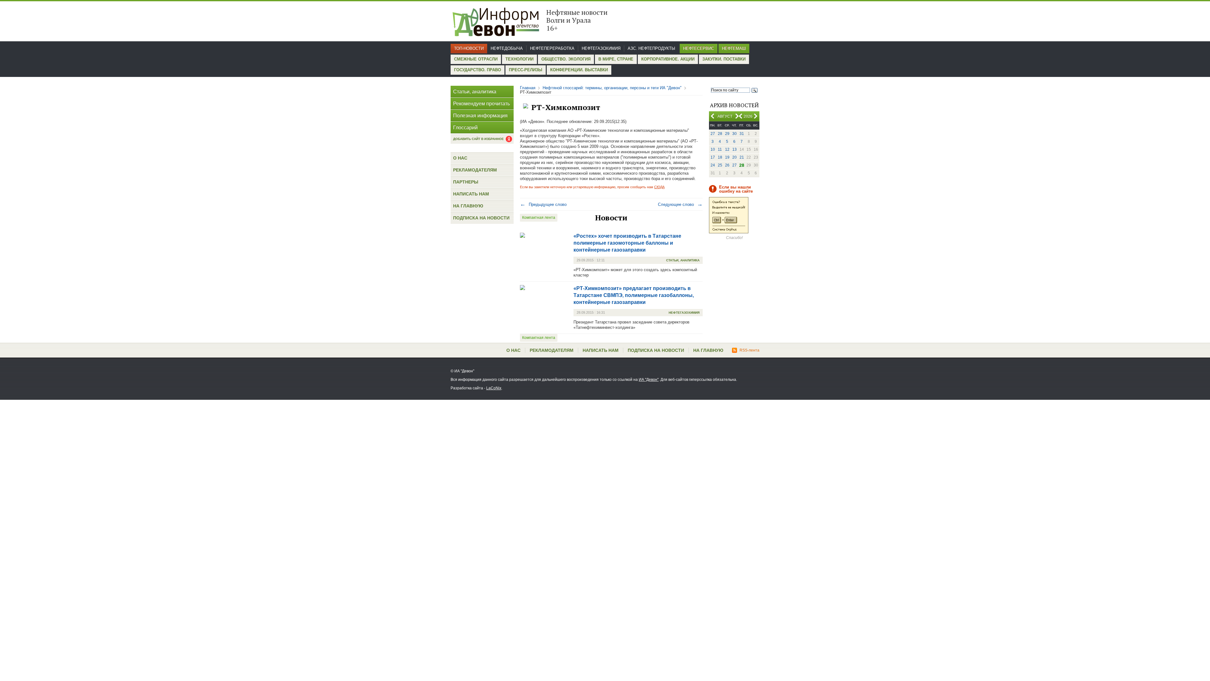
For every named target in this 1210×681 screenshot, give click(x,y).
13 (734, 149)
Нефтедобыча (507, 48)
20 (734, 157)
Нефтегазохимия (601, 48)
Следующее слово (680, 204)
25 (720, 165)
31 (742, 133)
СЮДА (659, 187)
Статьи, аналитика (474, 91)
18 (720, 157)
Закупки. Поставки (724, 59)
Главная (527, 87)
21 (742, 157)
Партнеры (465, 181)
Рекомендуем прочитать (481, 103)
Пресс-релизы (525, 69)
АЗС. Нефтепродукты (651, 48)
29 (727, 133)
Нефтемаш (734, 48)
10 (713, 149)
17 (713, 157)
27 (713, 133)
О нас (460, 157)
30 (734, 133)
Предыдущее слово (543, 204)
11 (720, 149)
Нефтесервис (698, 48)
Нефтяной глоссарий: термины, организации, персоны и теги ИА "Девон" (612, 87)
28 (720, 133)
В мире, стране (615, 59)
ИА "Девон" (649, 379)
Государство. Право (477, 69)
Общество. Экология (566, 59)
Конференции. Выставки (579, 69)
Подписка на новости (481, 217)
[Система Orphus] (728, 232)
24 (713, 165)
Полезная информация (480, 115)
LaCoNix (493, 388)
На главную (468, 205)
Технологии (519, 59)
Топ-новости (469, 48)
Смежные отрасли (476, 59)
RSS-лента (749, 350)
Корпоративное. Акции (667, 59)
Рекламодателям (475, 169)
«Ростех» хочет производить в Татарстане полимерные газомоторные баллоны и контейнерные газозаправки (627, 243)
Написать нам (471, 193)
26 (727, 165)
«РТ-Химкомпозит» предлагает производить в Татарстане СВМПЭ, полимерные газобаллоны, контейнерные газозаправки (633, 295)
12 (727, 149)
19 (727, 157)
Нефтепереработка (552, 48)
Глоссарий (465, 127)
